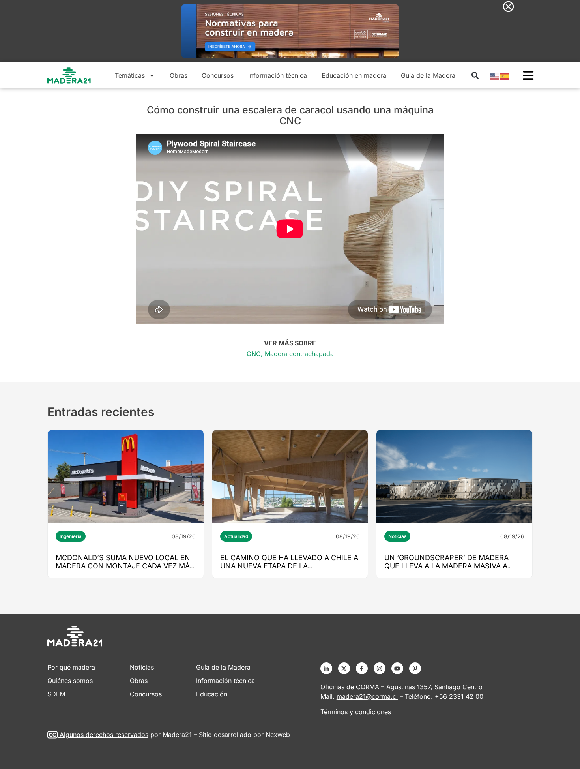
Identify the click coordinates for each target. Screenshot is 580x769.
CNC (254, 354)
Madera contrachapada (299, 354)
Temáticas (130, 75)
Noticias (397, 536)
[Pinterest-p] (415, 668)
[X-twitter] (344, 668)
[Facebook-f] (362, 668)
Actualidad (236, 536)
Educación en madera (354, 75)
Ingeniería (71, 536)
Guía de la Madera (428, 75)
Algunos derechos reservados (104, 735)
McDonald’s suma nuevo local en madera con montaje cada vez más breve (125, 565)
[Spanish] (505, 75)
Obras (178, 75)
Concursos (218, 75)
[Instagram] (379, 668)
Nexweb (278, 735)
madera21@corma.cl (367, 696)
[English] (495, 75)
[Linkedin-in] (326, 668)
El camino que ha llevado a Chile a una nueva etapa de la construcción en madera (289, 565)
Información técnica (277, 75)
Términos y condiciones (355, 712)
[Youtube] (397, 668)
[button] (474, 75)
